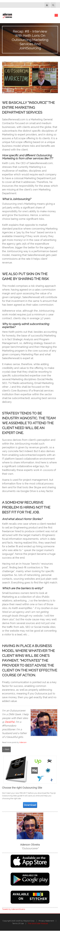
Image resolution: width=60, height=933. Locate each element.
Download (30, 804)
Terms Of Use (18, 923)
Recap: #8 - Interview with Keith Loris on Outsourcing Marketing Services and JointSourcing (30, 39)
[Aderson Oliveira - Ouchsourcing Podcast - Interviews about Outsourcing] (7, 15)
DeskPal (10, 721)
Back (7, 749)
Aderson (23, 742)
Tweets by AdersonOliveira (13, 909)
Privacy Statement (46, 921)
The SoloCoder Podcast (38, 923)
